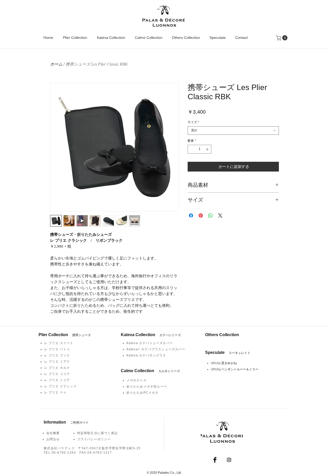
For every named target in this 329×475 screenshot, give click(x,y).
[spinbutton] (199, 149)
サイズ (193, 122)
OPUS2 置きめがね (224, 363)
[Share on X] (220, 215)
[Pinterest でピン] (201, 215)
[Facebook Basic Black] (215, 460)
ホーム (56, 64)
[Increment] (208, 149)
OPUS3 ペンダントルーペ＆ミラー (234, 369)
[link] (282, 37)
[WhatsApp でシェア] (210, 215)
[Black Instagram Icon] (229, 460)
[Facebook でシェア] (191, 215)
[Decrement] (191, 149)
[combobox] (233, 130)
